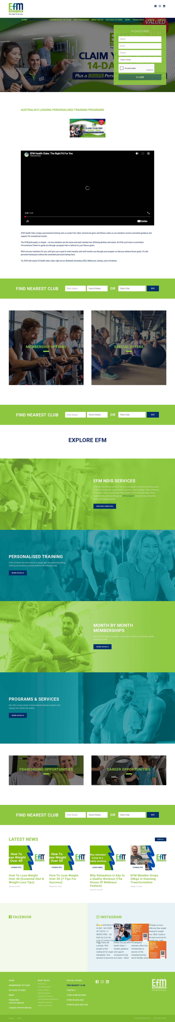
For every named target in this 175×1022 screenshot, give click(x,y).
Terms (19, 1018)
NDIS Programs (81, 20)
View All (160, 839)
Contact (161, 20)
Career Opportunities (20, 1008)
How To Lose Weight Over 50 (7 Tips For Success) (63, 879)
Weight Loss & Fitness (45, 1005)
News (127, 20)
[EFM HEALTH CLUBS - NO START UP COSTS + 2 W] (105, 932)
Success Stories (114, 20)
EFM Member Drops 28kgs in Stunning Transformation (144, 879)
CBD (84, 261)
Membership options (60, 20)
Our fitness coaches (44, 987)
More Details (18, 573)
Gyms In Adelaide (75, 1000)
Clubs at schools (43, 990)
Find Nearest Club (38, 20)
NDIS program (128, 496)
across (62, 261)
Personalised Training (45, 996)
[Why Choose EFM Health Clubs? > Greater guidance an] (122, 950)
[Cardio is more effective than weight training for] (157, 932)
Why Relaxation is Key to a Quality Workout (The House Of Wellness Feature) (107, 880)
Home (24, 20)
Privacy (11, 1018)
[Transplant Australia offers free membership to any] (140, 950)
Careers (150, 20)
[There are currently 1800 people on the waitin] (105, 950)
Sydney (100, 261)
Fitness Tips (16, 867)
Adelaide (69, 261)
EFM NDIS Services (104, 506)
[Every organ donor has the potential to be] (140, 932)
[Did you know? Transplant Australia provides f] (157, 950)
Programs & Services (45, 1002)
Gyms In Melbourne (76, 995)
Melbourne (91, 261)
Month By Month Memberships (48, 999)
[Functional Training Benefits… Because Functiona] (122, 932)
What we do (97, 20)
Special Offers (74, 980)
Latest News (97, 867)
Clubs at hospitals (44, 993)
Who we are (42, 984)
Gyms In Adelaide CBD (77, 1005)
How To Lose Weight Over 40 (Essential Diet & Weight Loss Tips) (26, 879)
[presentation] (136, 68)
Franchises (138, 20)
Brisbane (113, 261)
